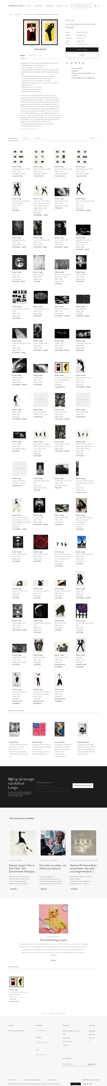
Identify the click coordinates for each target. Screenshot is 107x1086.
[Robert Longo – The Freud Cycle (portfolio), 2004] (19, 296)
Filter (92, 138)
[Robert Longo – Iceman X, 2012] (40, 505)
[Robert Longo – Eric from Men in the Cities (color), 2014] (83, 542)
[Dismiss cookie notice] (91, 1084)
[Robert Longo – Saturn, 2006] (19, 432)
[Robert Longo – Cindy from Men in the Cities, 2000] (19, 679)
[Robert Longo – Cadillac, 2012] (62, 331)
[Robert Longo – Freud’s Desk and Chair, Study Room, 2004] (83, 228)
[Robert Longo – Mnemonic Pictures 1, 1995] (83, 157)
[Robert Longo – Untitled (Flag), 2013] (62, 505)
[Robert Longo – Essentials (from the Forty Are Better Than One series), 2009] (83, 468)
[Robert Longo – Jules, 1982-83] (62, 679)
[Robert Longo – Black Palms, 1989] (62, 611)
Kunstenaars (38, 5)
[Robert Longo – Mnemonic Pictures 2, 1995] (62, 157)
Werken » (53, 960)
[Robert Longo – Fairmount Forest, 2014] (83, 331)
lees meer (13, 889)
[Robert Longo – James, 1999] (83, 578)
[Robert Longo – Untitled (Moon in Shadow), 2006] (40, 611)
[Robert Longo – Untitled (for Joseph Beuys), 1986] (83, 611)
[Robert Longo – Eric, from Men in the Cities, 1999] (83, 189)
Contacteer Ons (82, 44)
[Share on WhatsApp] (83, 63)
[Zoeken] (89, 6)
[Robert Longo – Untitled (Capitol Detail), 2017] (40, 468)
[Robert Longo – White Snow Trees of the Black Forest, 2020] (62, 262)
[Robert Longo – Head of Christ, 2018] (62, 228)
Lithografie (80, 35)
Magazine (59, 5)
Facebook (92, 1034)
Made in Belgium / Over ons (72, 1031)
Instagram (92, 1031)
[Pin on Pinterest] (79, 63)
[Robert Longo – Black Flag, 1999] (83, 296)
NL (95, 5)
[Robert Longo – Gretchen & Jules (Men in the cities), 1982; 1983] (62, 365)
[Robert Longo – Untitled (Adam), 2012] (19, 542)
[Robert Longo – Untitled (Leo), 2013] (62, 400)
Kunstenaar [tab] (31, 55)
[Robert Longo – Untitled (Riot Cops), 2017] (62, 468)
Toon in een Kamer (41, 49)
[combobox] (81, 6)
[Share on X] (75, 63)
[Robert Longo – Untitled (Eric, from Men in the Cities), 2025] (19, 189)
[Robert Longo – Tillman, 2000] (19, 400)
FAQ (64, 1034)
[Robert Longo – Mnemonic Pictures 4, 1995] (19, 157)
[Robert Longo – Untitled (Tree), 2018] (19, 645)
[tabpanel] (41, 96)
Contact (65, 1045)
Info (66, 5)
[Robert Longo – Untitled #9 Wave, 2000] (19, 578)
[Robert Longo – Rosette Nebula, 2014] (40, 331)
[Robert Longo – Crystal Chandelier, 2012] (40, 296)
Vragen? (82, 55)
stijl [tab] (40, 55)
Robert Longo (28, 14)
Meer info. (91, 78)
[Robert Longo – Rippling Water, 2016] (19, 228)
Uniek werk (80, 41)
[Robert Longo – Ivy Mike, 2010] (83, 262)
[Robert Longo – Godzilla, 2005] (40, 365)
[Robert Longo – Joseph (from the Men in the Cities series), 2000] (40, 679)
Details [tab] (23, 55)
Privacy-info (85, 1084)
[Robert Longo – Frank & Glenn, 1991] (62, 645)
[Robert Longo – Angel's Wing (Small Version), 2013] (19, 331)
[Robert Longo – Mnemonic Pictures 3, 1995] (40, 157)
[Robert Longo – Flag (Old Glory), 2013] (62, 296)
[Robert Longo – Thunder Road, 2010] (62, 189)
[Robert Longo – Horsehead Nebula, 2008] (40, 228)
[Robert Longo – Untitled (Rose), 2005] (40, 542)
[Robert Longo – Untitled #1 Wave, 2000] (40, 578)
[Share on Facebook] (71, 63)
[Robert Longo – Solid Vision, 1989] (40, 645)
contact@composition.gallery (16, 1031)
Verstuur (91, 1064)
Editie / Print (81, 32)
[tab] (12, 139)
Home (10, 14)
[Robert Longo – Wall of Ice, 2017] (40, 262)
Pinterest (92, 1038)
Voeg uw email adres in (44, 783)
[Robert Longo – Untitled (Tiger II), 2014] (62, 432)
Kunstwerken (49, 5)
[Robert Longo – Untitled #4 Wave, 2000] (62, 578)
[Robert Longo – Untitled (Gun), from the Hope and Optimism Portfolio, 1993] (83, 505)
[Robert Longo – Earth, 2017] (19, 262)
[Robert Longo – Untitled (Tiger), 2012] (19, 611)
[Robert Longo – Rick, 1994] (83, 645)
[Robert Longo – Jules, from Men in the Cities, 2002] (83, 365)
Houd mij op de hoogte (83, 785)
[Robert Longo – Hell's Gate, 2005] (19, 365)
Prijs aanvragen (82, 50)
